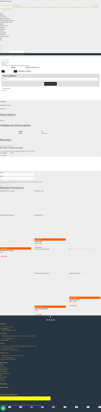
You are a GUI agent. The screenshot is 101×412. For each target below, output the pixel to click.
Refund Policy (3, 371)
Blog (1, 375)
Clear (38, 67)
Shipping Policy (4, 369)
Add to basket (21, 71)
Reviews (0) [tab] (3, 108)
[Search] (25, 52)
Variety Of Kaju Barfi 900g (41, 308)
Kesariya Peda (38, 241)
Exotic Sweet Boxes (17, 7)
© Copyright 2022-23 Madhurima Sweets (10, 405)
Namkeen (73, 7)
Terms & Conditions (5, 373)
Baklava (58, 7)
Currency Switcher (7, 9)
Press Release (3, 376)
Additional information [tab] (5, 105)
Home (3, 5)
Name (2, 172)
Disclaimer (2, 378)
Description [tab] (3, 101)
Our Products (16, 5)
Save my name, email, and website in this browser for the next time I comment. (21, 182)
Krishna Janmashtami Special (11, 54)
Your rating (3, 153)
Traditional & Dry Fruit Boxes (32, 7)
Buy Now (28, 71)
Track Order (94, 5)
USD (3, 10)
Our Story (2, 366)
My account (94, 7)
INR (6, 10)
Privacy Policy (3, 368)
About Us (8, 5)
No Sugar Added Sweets (48, 7)
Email (2, 176)
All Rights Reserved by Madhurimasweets (31, 405)
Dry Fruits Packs (65, 7)
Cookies (87, 7)
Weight (13, 67)
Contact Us (3, 380)
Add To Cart (4, 248)
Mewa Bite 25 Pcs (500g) (6, 250)
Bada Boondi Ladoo (74, 299)
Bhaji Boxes (80, 7)
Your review (3, 155)
